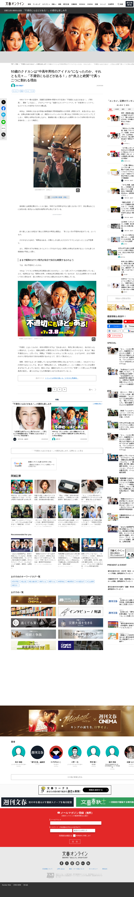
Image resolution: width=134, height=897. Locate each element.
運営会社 (104, 869)
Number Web (6, 885)
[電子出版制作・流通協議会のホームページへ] (50, 875)
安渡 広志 (122, 257)
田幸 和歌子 (19, 85)
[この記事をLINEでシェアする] (3, 122)
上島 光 (125, 243)
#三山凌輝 (90, 581)
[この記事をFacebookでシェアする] (3, 109)
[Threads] (72, 863)
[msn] (83, 863)
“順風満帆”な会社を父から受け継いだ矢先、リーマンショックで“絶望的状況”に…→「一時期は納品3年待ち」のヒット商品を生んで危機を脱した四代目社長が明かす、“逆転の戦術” (69, 560)
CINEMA (90, 4)
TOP (12, 64)
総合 (127, 105)
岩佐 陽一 (126, 274)
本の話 (25, 885)
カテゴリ (45, 4)
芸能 (21, 91)
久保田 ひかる (127, 161)
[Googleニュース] (77, 863)
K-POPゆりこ (127, 124)
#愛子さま (52, 581)
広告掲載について (47, 869)
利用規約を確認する (65, 835)
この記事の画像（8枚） (59, 197)
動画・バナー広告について (76, 869)
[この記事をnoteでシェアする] (3, 128)
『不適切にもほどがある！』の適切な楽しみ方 (45, 10)
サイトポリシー (93, 869)
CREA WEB (17, 885)
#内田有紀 (61, 581)
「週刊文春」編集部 (22, 439)
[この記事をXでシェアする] (3, 102)
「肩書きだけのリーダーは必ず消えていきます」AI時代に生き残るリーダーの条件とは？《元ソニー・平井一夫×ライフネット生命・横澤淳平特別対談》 (45, 559)
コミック (103, 4)
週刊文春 (66, 4)
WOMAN (82, 4)
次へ (91, 390)
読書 (96, 4)
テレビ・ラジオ (29, 91)
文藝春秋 (74, 4)
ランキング (36, 4)
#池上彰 (23, 581)
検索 (121, 4)
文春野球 (111, 4)
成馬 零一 (58, 439)
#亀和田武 (70, 581)
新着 (29, 4)
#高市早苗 (15, 581)
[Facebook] (61, 863)
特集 (53, 4)
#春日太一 (15, 585)
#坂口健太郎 (33, 581)
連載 (59, 4)
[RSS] (88, 863)
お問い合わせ (61, 869)
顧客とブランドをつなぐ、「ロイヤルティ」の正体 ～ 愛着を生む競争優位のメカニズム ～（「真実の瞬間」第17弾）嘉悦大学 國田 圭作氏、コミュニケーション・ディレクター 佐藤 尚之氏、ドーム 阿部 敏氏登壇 (92, 561)
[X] (67, 863)
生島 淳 (125, 292)
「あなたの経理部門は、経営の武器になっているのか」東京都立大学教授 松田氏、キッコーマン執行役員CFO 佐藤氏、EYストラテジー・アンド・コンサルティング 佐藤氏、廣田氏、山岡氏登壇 (22, 561)
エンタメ (15, 91)
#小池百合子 (80, 581)
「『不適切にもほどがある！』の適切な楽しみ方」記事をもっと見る (57, 451)
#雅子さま (42, 581)
